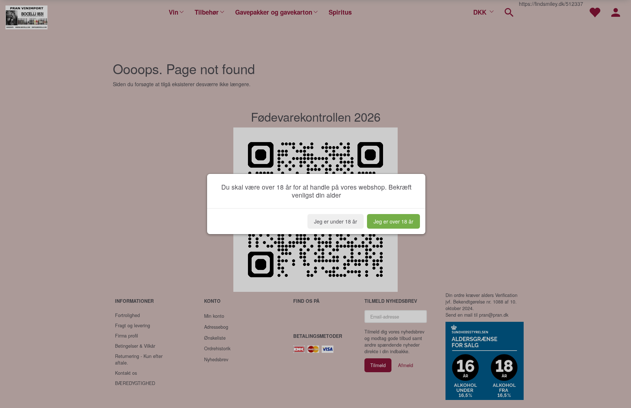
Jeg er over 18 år (393, 221)
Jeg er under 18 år (335, 221)
